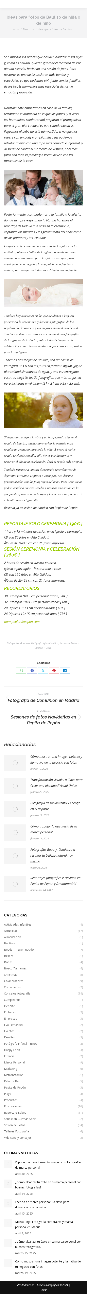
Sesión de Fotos (68, 643)
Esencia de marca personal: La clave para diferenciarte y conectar (42, 1204)
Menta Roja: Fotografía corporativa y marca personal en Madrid (44, 1224)
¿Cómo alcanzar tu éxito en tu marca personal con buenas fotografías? (48, 1184)
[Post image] (15, 763)
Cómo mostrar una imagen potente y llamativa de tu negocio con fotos (56, 759)
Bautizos (25, 643)
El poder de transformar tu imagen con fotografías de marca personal (48, 1164)
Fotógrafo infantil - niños (44, 643)
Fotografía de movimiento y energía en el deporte (55, 806)
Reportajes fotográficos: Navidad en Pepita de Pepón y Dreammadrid (55, 881)
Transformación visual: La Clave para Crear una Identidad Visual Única (56, 783)
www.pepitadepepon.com (22, 621)
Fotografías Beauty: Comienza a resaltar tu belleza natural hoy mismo (52, 855)
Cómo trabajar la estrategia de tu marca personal (53, 829)
